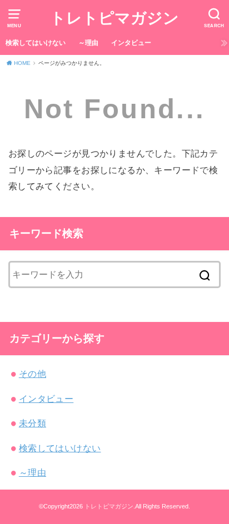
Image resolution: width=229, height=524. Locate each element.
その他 (32, 374)
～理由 (88, 42)
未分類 (32, 423)
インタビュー (131, 42)
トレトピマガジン (114, 18)
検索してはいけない (36, 42)
